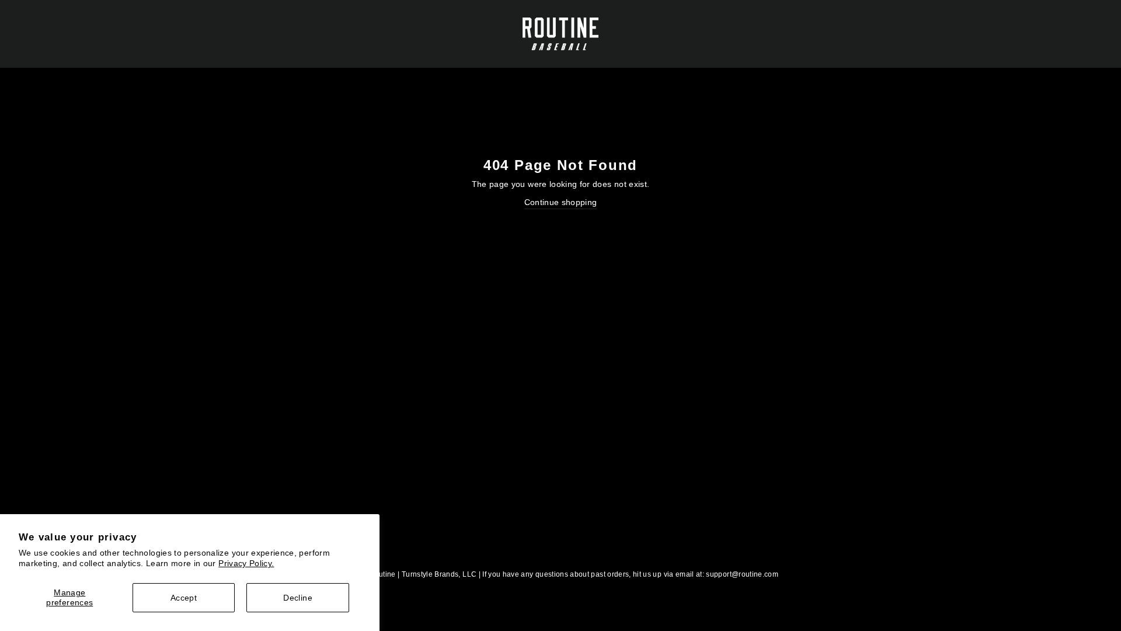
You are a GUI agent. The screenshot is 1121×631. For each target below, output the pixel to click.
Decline (297, 597)
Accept (183, 597)
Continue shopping (560, 202)
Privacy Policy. (246, 563)
